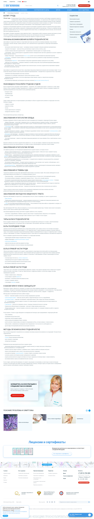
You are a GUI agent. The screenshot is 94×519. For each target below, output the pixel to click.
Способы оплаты (51, 475)
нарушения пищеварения (11, 241)
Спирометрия (8, 304)
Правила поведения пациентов (77, 34)
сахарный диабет (19, 353)
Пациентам (12, 1)
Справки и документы (75, 21)
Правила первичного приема (77, 26)
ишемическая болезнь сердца (21, 239)
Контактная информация (38, 473)
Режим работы (73, 37)
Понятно (5, 515)
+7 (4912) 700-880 (70, 5)
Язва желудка (8, 198)
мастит (36, 80)
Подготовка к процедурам (76, 24)
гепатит (20, 257)
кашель (6, 156)
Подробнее (10, 426)
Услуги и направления (68, 475)
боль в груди (27, 55)
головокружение (54, 131)
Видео (5, 477)
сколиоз (51, 180)
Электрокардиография (10, 297)
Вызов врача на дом (74, 19)
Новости (5, 480)
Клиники (65, 470)
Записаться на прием (84, 5)
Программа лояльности (75, 32)
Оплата (71, 29)
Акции (69, 10)
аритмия (13, 282)
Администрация (7, 473)
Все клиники (22, 10)
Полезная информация (23, 477)
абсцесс (46, 80)
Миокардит (7, 134)
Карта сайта (18, 502)
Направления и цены (41, 10)
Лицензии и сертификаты (38, 475)
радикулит (18, 276)
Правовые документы (37, 484)
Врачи (58, 10)
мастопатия (41, 80)
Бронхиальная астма (10, 165)
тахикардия (7, 57)
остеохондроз (45, 180)
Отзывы (19, 1)
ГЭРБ (6, 203)
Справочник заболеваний (23, 473)
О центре (8, 10)
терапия (7, 337)
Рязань (5, 1)
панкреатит (25, 257)
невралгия (14, 60)
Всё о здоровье (83, 10)
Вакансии (5, 475)
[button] (89, 411)
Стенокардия (8, 126)
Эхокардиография (9, 299)
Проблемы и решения (22, 475)
